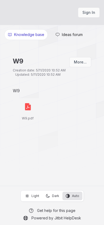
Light (35, 196)
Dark (55, 196)
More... (80, 62)
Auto (75, 196)
